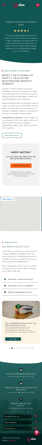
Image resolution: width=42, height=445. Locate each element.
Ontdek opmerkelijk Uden (21, 374)
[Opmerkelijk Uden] (21, 370)
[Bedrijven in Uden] (21, 384)
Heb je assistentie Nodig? (21, 404)
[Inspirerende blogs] (21, 310)
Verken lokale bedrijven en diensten (21, 388)
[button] (38, 5)
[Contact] (21, 399)
